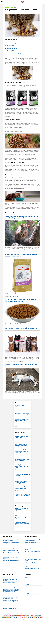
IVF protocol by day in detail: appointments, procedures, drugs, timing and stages (21, 436)
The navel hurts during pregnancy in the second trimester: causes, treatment (22, 440)
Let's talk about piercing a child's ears (10, 584)
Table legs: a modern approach (9, 545)
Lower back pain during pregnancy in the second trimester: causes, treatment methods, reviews (22, 487)
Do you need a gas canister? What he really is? (11, 563)
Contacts (30, 613)
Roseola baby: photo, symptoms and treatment (32, 549)
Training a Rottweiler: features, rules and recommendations (32, 543)
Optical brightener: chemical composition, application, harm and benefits (11, 543)
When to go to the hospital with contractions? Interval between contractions (21, 445)
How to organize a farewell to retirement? (11, 560)
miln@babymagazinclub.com (22, 53)
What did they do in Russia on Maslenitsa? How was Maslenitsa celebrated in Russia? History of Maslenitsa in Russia (11, 590)
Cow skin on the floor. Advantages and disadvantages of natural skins (10, 601)
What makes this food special (11, 47)
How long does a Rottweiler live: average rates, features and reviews (32, 540)
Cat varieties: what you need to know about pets (21, 328)
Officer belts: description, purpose (9, 587)
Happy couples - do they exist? (21, 405)
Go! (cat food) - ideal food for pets (31, 562)
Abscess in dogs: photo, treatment (9, 608)
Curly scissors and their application (10, 548)
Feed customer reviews (9, 50)
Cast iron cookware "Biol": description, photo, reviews (10, 594)
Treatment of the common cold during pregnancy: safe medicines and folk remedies (22, 414)
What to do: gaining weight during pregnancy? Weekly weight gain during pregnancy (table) (21, 498)
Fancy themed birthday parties (9, 582)
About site (26, 613)
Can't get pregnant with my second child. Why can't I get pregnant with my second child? (32, 556)
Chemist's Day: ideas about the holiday (10, 550)
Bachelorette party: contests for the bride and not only (11, 558)
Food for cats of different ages (11, 43)
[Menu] (2, 1)
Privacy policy (35, 613)
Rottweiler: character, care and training (32, 545)
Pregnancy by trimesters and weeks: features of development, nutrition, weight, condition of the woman (22, 470)
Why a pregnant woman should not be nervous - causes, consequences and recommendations (10, 605)
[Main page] (22, 1)
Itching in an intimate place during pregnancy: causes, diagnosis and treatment (21, 455)
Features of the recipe (9, 45)
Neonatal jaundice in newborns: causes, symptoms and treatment (32, 566)
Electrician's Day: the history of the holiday (11, 552)
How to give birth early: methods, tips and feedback (33, 560)
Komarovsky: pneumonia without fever (32, 568)
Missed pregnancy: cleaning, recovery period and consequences (10, 540)
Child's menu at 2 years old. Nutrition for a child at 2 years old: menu (11, 598)
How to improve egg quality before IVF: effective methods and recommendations (21, 482)
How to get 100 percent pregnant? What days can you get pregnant (32, 552)
